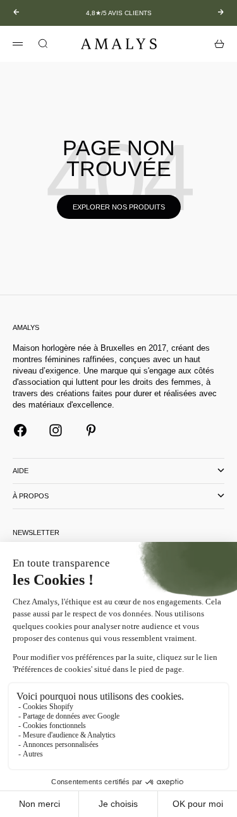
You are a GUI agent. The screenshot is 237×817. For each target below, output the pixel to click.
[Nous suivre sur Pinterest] (91, 430)
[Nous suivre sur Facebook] (20, 430)
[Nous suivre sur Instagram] (55, 430)
